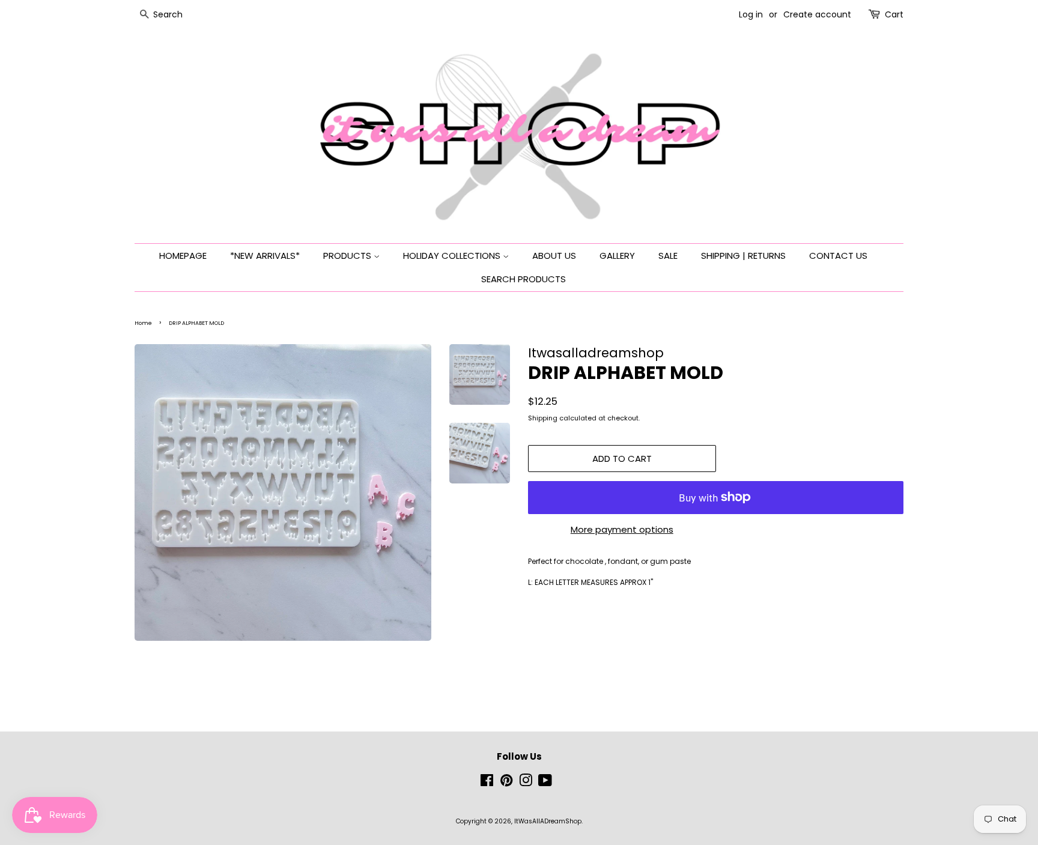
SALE (668, 255)
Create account (817, 14)
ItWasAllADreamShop (547, 821)
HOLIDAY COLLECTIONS (453, 255)
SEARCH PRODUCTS (523, 279)
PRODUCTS (348, 255)
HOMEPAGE (183, 255)
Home (143, 323)
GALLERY (617, 255)
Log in (751, 14)
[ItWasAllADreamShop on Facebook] (487, 783)
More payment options (622, 529)
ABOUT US (554, 255)
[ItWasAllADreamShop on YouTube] (545, 783)
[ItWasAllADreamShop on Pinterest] (506, 783)
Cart (894, 14)
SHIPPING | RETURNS (743, 255)
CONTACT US (838, 255)
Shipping (542, 418)
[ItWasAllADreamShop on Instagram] (525, 783)
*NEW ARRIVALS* (265, 255)
